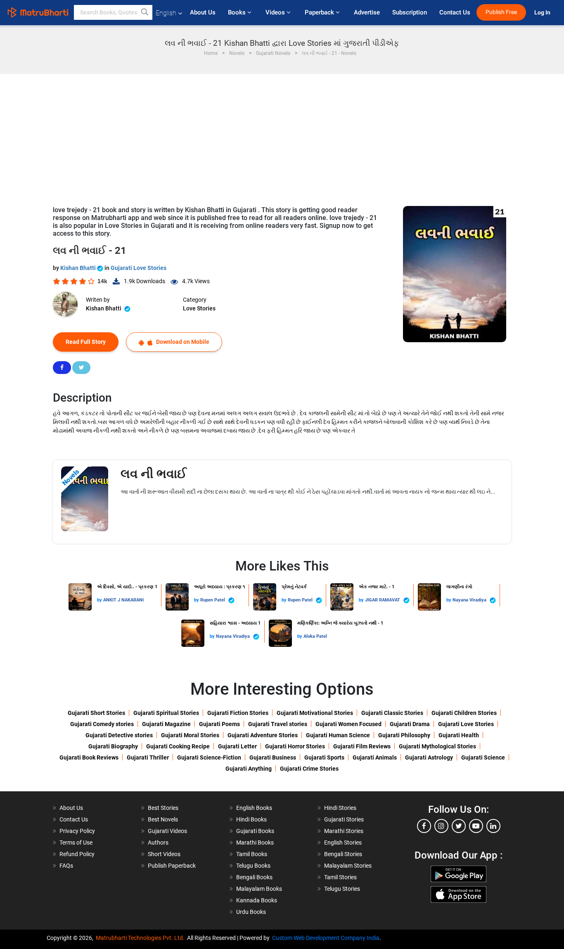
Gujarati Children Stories (464, 713)
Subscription (409, 12)
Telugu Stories (342, 888)
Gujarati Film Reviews (362, 746)
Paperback (320, 12)
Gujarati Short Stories (96, 713)
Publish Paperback (172, 865)
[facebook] (424, 826)
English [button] (166, 13)
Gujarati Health (458, 735)
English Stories (343, 842)
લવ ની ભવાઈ (154, 473)
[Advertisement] (282, 136)
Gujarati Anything (248, 768)
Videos (276, 12)
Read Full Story (86, 341)
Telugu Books (253, 865)
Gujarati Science (483, 757)
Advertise (367, 12)
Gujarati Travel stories (277, 724)
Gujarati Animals (375, 757)
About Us (203, 12)
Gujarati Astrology (429, 757)
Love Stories (199, 308)
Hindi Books (251, 819)
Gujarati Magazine (166, 724)
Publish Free (501, 12)
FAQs (66, 865)
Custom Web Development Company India (325, 938)
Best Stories (163, 808)
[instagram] (441, 826)
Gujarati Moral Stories (190, 735)
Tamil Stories (340, 877)
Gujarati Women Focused (348, 724)
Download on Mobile (182, 341)
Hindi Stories (340, 808)
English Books (254, 808)
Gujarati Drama (410, 724)
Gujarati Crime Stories (309, 768)
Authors (158, 842)
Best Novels (163, 819)
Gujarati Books (255, 831)
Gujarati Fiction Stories (237, 713)
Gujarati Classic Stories (392, 713)
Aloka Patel (315, 636)
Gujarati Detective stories (119, 735)
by (100, 600)
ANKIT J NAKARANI (123, 600)
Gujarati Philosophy (404, 735)
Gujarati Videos (167, 831)
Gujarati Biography (113, 746)
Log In (543, 12)
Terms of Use (75, 842)
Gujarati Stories (344, 819)
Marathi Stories (343, 831)
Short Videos (164, 854)
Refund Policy (77, 854)
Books (237, 12)
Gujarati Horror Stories (295, 746)
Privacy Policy (77, 831)
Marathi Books (255, 842)
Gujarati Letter (237, 746)
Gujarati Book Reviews (88, 757)
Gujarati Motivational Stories (315, 713)
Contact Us (454, 12)
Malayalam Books (259, 888)
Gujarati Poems (219, 724)
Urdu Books (251, 912)
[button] (144, 12)
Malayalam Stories (348, 865)
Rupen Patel (213, 600)
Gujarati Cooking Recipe (178, 746)
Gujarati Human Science (338, 735)
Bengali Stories (343, 854)
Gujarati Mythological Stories (437, 746)
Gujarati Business (272, 757)
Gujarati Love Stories (138, 268)
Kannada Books (256, 900)
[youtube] (476, 826)
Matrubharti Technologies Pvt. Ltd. (141, 938)
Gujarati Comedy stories (102, 724)
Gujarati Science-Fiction (209, 757)
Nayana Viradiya (470, 600)
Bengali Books (254, 877)
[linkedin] (493, 826)
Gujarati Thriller (148, 757)
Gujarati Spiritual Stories (166, 713)
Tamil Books (251, 854)
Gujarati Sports (324, 757)
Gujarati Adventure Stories (262, 735)
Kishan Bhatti (78, 268)
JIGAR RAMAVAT (383, 600)
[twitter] (459, 826)
